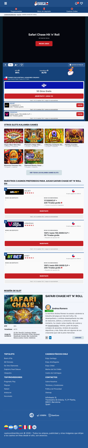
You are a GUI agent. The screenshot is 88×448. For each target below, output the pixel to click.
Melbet (34, 332)
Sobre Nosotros (51, 381)
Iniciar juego (44, 43)
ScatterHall (33, 336)
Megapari (36, 334)
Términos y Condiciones (54, 385)
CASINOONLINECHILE (10, 14)
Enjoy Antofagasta (52, 362)
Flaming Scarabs (71, 145)
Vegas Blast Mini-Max (12, 145)
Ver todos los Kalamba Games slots (44, 172)
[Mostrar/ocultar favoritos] (81, 3)
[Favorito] (22, 64)
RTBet (31, 334)
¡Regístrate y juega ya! (44, 96)
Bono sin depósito (44, 11)
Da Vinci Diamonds (11, 366)
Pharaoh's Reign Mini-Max (34, 145)
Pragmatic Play (9, 381)
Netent (6, 389)
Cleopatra (7, 373)
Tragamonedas (16, 11)
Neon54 (21, 332)
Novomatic (8, 396)
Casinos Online (71, 11)
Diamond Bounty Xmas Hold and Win (38, 165)
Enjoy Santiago (50, 358)
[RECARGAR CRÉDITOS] (10, 64)
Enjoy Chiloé (49, 366)
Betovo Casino (18, 337)
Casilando (27, 332)
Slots (19, 14)
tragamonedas (53, 325)
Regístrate (44, 211)
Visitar (80, 105)
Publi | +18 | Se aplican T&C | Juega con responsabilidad (44, 109)
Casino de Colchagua (53, 373)
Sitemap (48, 392)
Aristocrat (7, 392)
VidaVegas (32, 337)
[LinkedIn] (50, 337)
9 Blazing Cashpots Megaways (56, 145)
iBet (28, 336)
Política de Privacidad (53, 389)
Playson (7, 385)
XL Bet (16, 332)
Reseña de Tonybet (20, 336)
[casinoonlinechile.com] (41, 3)
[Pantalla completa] (5, 64)
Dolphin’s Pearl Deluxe (12, 369)
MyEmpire (25, 334)
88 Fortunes (8, 362)
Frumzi (26, 337)
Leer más (78, 337)
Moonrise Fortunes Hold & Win (15, 165)
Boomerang (17, 334)
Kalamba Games (44, 38)
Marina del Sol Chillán (53, 369)
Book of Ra (8, 358)
